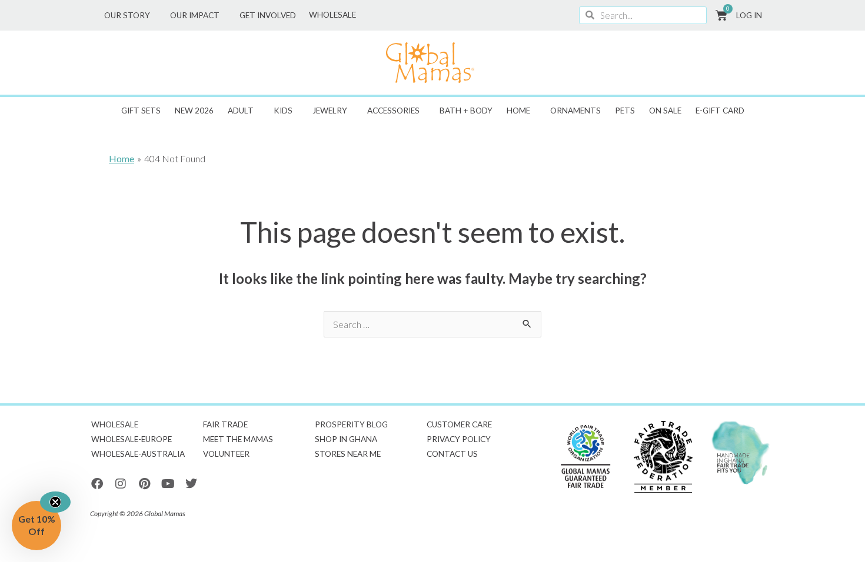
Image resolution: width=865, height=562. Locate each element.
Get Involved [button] (267, 15)
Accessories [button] (393, 110)
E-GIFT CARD (720, 110)
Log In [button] (749, 15)
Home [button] (518, 110)
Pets (625, 110)
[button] (36, 525)
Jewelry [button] (329, 110)
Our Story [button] (127, 15)
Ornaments (575, 110)
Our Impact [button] (194, 15)
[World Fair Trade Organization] (585, 457)
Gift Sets (141, 110)
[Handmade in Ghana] (740, 453)
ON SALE (665, 110)
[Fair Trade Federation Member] (663, 457)
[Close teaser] (55, 502)
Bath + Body (466, 110)
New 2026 (194, 110)
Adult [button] (241, 110)
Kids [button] (283, 110)
